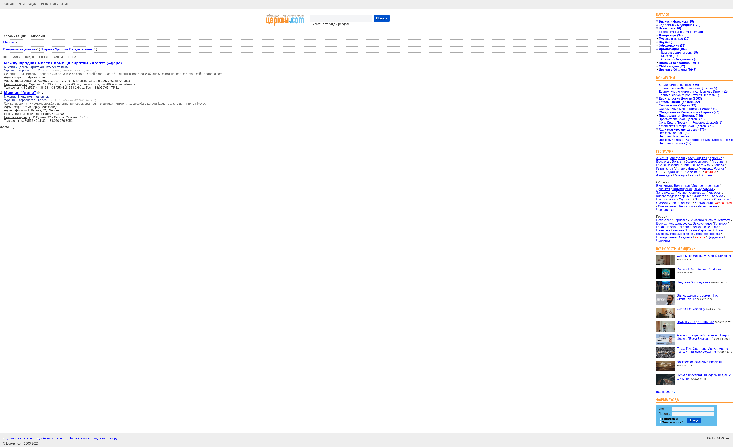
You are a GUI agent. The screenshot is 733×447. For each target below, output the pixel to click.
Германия (718, 161)
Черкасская (687, 206)
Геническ (720, 223)
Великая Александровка (673, 223)
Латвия (680, 168)
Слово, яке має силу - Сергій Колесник (704, 255)
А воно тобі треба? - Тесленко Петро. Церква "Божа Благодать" (703, 337)
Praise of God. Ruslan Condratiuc (699, 269)
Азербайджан (697, 158)
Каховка (678, 230)
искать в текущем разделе (331, 24)
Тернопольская (681, 202)
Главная (8, 4)
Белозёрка (663, 220)
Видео (29, 57)
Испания (688, 165)
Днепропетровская (705, 185)
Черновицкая (665, 209)
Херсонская (26, 70)
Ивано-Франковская (691, 192)
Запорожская (665, 192)
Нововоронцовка (708, 233)
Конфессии (665, 77)
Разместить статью (55, 4)
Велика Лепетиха (718, 220)
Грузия (661, 165)
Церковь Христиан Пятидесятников (67, 49)
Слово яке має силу (691, 308)
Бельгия (677, 161)
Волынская (682, 185)
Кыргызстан (664, 168)
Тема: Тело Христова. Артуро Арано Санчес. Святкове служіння (702, 350)
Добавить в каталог (19, 438)
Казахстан (704, 165)
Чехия (693, 175)
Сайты (58, 57)
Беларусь (663, 161)
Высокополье (702, 223)
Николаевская (666, 199)
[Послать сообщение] (38, 93)
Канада (719, 165)
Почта (72, 57)
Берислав (680, 220)
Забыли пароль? (672, 422)
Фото (16, 57)
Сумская (662, 202)
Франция (681, 175)
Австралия (677, 158)
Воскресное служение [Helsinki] (699, 361)
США (660, 172)
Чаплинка (663, 240)
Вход (694, 420)
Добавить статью (51, 438)
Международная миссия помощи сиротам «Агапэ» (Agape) (63, 63)
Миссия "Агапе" (20, 92)
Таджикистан (675, 172)
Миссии (8, 42)
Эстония (707, 175)
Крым (685, 196)
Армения (715, 158)
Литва (692, 168)
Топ (5, 57)
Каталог (662, 14)
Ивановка (663, 230)
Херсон (43, 70)
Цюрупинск (715, 237)
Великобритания (697, 161)
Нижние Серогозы (699, 230)
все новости (664, 391)
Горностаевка (691, 227)
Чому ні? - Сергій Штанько (695, 322)
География (664, 151)
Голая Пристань (667, 227)
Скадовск (685, 237)
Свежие (44, 57)
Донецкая (663, 189)
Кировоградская (667, 196)
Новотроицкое (666, 237)
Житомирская (682, 189)
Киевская (715, 192)
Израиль (674, 165)
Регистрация (27, 4)
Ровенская (721, 199)
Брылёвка (697, 220)
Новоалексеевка (682, 233)
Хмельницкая (667, 206)
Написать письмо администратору (93, 438)
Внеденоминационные (19, 49)
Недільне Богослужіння (693, 282)
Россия (719, 168)
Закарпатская (704, 189)
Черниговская (708, 206)
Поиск (381, 18)
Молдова (705, 168)
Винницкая (664, 185)
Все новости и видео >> (675, 248)
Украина (10, 70)
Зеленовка (710, 227)
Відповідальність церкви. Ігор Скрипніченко (697, 297)
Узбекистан (694, 172)
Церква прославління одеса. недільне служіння (704, 376)
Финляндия (664, 175)
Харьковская (704, 202)
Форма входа (667, 399)
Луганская (699, 196)
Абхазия (662, 158)
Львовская (715, 196)
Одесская (685, 199)
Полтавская (703, 199)
